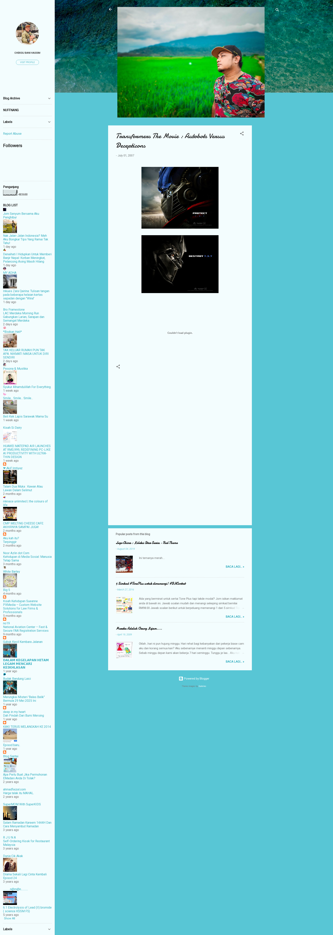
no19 (6, 623)
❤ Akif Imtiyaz (13, 468)
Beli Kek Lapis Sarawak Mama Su (25, 416)
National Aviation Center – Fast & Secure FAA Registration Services (26, 628)
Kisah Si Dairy (12, 427)
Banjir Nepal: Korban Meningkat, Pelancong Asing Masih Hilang (24, 259)
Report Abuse (12, 133)
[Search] (277, 10)
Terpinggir (10, 542)
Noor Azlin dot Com (16, 553)
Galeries (202, 686)
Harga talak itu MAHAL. (18, 793)
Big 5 (6, 590)
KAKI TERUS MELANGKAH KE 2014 (27, 727)
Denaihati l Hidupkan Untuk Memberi (27, 254)
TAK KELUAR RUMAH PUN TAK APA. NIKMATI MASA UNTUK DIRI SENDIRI (26, 353)
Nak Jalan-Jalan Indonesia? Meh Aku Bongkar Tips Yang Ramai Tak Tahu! (25, 239)
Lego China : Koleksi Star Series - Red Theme (147, 542)
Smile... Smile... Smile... (18, 398)
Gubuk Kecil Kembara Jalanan (23, 642)
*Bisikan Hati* (12, 332)
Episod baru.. (11, 745)
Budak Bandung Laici (17, 679)
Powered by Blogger (196, 678)
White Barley (11, 571)
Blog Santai (10, 756)
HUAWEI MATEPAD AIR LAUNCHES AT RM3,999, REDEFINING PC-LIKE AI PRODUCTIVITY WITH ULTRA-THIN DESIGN (27, 451)
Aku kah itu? (11, 538)
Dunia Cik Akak (13, 856)
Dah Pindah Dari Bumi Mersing (23, 715)
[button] (242, 134)
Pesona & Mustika (15, 368)
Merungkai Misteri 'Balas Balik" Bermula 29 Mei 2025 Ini (24, 699)
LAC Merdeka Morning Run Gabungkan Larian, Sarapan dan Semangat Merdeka (23, 316)
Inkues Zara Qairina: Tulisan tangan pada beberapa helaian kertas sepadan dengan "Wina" (26, 294)
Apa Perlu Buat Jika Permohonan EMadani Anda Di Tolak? (25, 776)
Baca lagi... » (235, 566)
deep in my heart (14, 712)
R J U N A (9, 837)
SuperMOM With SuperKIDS (22, 804)
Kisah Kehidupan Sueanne (20, 601)
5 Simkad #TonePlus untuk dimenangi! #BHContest (151, 583)
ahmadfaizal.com (14, 789)
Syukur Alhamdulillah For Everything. (27, 387)
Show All (9, 918)
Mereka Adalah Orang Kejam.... (139, 628)
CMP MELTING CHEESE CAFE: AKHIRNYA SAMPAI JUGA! (23, 525)
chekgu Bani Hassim (27, 52)
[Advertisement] (267, 183)
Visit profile (27, 62)
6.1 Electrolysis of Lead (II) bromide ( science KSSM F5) (27, 909)
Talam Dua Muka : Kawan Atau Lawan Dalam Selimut (23, 488)
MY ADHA (9, 273)
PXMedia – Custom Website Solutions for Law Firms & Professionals (22, 608)
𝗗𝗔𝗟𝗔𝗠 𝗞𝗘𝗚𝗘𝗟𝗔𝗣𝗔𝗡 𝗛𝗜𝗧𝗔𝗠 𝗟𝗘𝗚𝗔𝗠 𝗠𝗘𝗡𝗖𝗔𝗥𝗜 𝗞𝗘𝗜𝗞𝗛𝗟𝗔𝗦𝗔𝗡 (26, 663)
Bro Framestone (14, 309)
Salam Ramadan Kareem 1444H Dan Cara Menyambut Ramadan (27, 824)
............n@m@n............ (15, 889)
